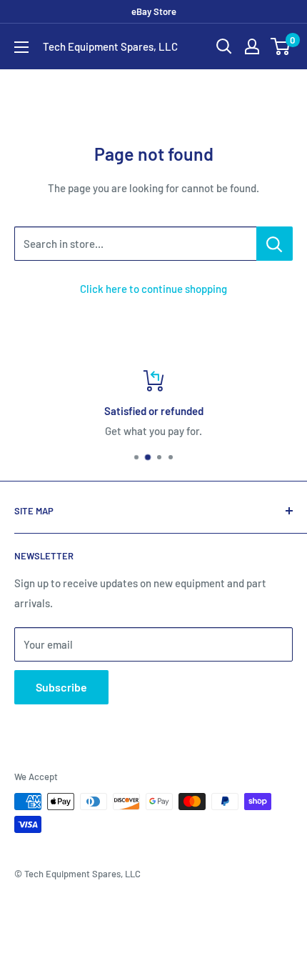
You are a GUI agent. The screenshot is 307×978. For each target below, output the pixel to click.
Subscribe (61, 687)
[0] (281, 46)
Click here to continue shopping (153, 288)
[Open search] (224, 46)
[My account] (252, 46)
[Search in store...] (274, 243)
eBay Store (153, 11)
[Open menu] (21, 47)
